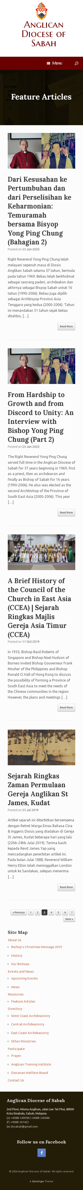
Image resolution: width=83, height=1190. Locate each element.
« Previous (19, 912)
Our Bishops (20, 964)
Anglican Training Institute (31, 1064)
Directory (15, 1009)
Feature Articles (23, 1001)
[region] (41, 97)
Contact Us (16, 1080)
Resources (16, 994)
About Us (14, 940)
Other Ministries (23, 1041)
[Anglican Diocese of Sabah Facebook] (41, 1153)
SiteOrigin (38, 1181)
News (15, 987)
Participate (16, 1049)
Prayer (16, 1056)
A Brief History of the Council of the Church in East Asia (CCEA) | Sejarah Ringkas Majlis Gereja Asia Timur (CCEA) (39, 607)
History (16, 955)
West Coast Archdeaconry (30, 1016)
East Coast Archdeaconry (30, 1033)
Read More (66, 326)
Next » (69, 919)
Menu (57, 63)
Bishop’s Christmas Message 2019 (36, 947)
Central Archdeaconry (27, 1024)
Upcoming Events (24, 978)
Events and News (21, 971)
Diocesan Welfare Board (29, 1073)
